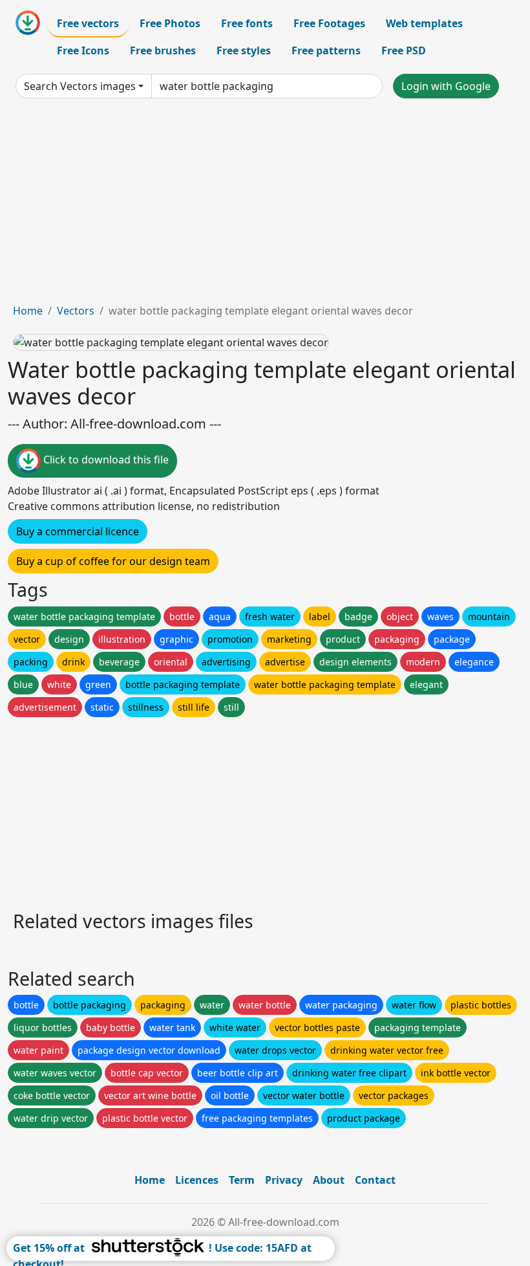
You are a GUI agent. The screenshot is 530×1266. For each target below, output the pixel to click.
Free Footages (329, 23)
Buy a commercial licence (77, 531)
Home (28, 311)
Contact (375, 1180)
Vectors (75, 311)
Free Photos (170, 23)
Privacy (283, 1180)
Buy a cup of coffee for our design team (113, 561)
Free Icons (83, 50)
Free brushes (163, 50)
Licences (196, 1180)
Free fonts (247, 23)
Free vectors (88, 23)
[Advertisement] (265, 205)
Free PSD (403, 50)
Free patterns (326, 50)
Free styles (244, 50)
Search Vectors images (80, 86)
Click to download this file (105, 460)
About (328, 1180)
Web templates (424, 23)
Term (242, 1180)
